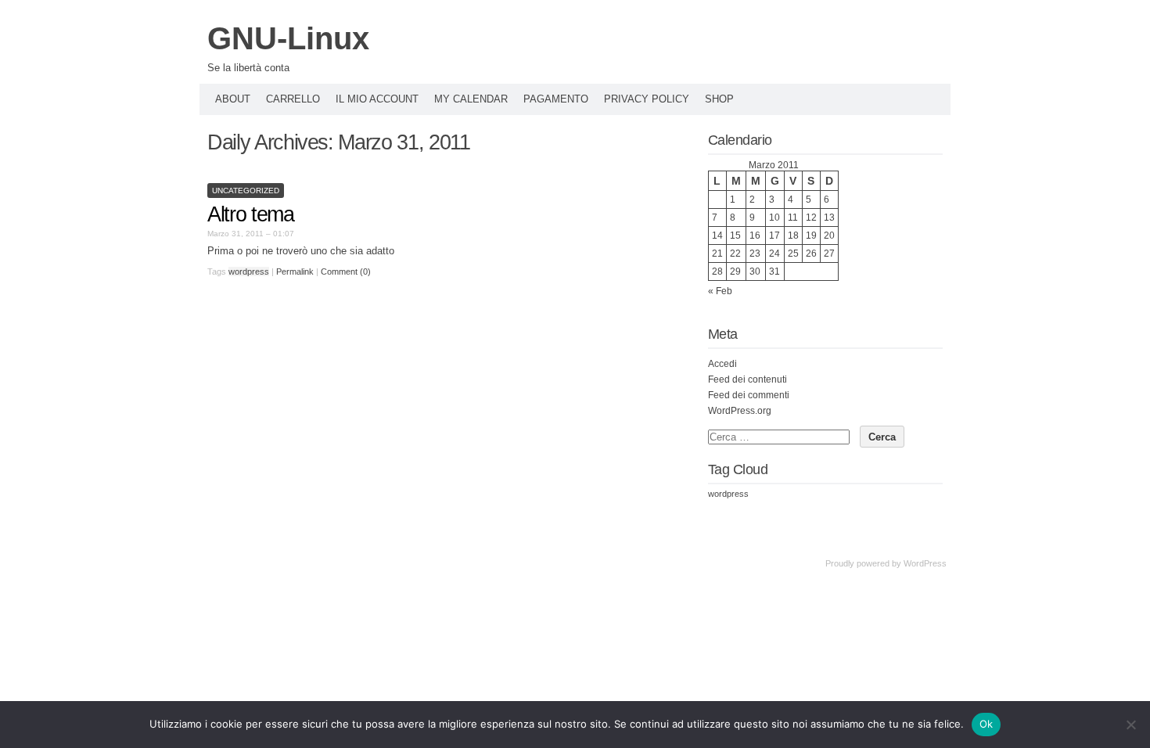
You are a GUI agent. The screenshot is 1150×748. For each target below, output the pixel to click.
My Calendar (471, 99)
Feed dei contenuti (747, 379)
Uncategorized (245, 190)
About (232, 99)
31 (774, 271)
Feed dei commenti (748, 395)
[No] (1130, 724)
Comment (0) (346, 271)
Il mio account (377, 99)
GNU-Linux (288, 38)
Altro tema (250, 214)
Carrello (293, 99)
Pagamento (555, 99)
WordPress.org (739, 410)
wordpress (248, 271)
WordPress (925, 563)
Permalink (295, 271)
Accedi (722, 363)
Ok (986, 723)
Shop (719, 99)
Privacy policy (646, 99)
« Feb (720, 291)
